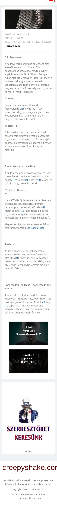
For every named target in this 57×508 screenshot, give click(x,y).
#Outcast (46, 42)
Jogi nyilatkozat (20, 489)
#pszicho (27, 42)
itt (24, 67)
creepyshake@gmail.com (28, 498)
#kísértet (9, 42)
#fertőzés (36, 42)
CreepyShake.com (29, 494)
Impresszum (38, 489)
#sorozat (18, 42)
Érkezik (26, 34)
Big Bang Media (35, 227)
